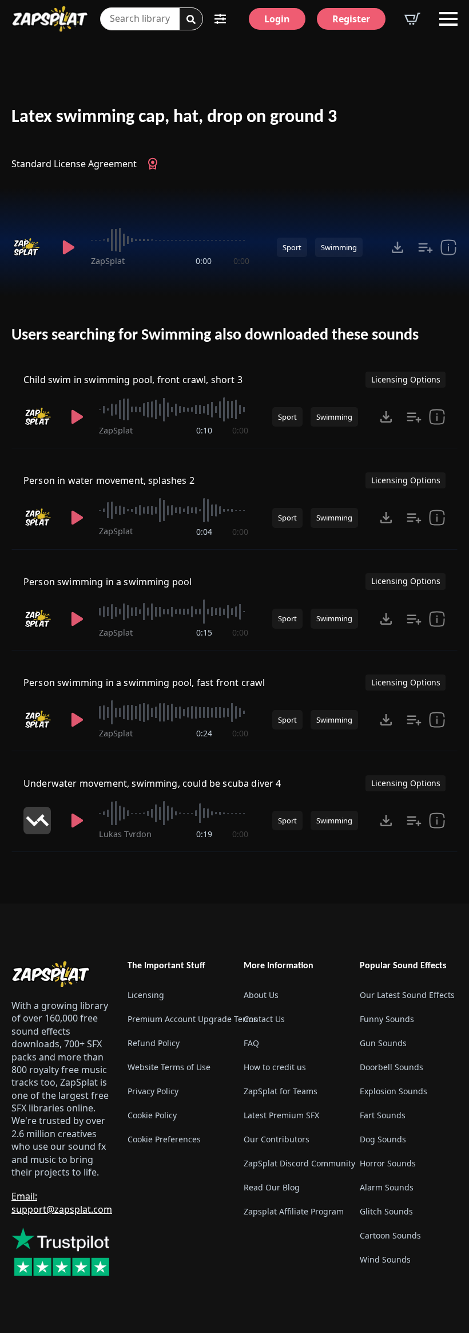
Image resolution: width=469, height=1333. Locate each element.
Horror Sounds (388, 1163)
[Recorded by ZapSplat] (29, 247)
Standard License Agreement (74, 163)
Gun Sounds (383, 1043)
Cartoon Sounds (390, 1235)
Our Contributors (276, 1139)
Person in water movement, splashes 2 (108, 480)
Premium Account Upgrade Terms (176, 1018)
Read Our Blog (272, 1187)
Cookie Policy (152, 1115)
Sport (292, 247)
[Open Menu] (448, 19)
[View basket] (412, 18)
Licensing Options (405, 379)
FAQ (251, 1043)
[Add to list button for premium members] (425, 247)
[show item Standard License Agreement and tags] (448, 247)
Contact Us (264, 1018)
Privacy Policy (153, 1091)
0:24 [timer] (204, 733)
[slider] (170, 240)
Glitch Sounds (386, 1211)
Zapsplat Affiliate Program (292, 1211)
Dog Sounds (383, 1139)
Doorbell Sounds (391, 1067)
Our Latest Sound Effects (407, 994)
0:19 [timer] (204, 834)
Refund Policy (154, 1043)
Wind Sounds (385, 1259)
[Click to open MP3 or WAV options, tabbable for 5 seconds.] (397, 247)
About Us (261, 994)
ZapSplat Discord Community (292, 1163)
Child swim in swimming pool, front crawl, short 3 (133, 379)
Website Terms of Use (169, 1067)
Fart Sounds (383, 1115)
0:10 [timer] (204, 430)
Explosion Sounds (393, 1091)
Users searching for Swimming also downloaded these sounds (215, 336)
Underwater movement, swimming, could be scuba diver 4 (152, 783)
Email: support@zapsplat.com (61, 1202)
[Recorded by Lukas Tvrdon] (39, 820)
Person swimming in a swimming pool (107, 581)
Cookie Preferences (164, 1139)
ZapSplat (108, 260)
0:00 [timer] (204, 260)
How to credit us (275, 1067)
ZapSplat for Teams (280, 1091)
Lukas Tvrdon (125, 834)
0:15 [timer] (204, 632)
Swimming (339, 247)
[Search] (191, 19)
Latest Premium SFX (281, 1115)
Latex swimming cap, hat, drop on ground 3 (174, 117)
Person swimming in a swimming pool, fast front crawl (144, 682)
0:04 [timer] (204, 531)
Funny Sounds (387, 1018)
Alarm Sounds (387, 1187)
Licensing (146, 994)
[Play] (68, 247)
